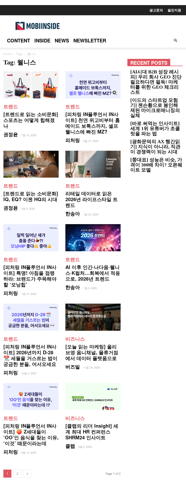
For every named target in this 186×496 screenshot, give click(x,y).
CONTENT (18, 40)
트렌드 (10, 106)
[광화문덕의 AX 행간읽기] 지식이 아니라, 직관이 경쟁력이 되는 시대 (155, 146)
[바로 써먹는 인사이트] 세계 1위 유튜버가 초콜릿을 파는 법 (155, 128)
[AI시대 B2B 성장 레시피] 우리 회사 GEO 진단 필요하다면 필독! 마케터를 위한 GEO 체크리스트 (156, 82)
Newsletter (89, 40)
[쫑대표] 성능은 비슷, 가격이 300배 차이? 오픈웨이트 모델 (156, 165)
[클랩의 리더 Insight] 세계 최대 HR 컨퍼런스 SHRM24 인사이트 (91, 431)
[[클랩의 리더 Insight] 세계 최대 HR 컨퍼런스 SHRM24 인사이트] (93, 396)
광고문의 (156, 10)
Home (7, 54)
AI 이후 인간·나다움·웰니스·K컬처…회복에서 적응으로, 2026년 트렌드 (92, 272)
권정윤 (10, 134)
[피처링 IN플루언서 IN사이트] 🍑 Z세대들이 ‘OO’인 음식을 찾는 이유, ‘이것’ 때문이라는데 (31, 434)
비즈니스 (75, 338)
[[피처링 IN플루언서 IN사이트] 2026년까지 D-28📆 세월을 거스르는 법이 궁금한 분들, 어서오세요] (31, 317)
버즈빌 (72, 366)
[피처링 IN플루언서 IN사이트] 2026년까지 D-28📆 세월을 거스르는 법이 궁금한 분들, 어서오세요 (30, 355)
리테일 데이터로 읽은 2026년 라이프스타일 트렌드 (91, 199)
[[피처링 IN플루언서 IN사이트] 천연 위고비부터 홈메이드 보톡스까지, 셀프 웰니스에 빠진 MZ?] (93, 84)
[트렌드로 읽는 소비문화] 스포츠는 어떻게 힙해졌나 (30, 119)
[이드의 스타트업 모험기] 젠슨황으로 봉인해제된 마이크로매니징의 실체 (155, 108)
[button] (175, 40)
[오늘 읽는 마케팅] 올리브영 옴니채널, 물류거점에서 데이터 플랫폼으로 (91, 352)
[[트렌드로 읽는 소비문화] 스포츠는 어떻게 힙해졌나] (31, 84)
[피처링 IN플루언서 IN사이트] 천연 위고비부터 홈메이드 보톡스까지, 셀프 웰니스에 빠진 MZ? (92, 122)
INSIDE (42, 40)
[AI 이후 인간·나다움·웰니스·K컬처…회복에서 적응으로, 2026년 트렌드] (93, 237)
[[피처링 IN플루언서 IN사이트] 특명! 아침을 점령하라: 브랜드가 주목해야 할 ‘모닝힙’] (31, 237)
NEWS (62, 40)
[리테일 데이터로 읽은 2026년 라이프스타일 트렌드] (93, 164)
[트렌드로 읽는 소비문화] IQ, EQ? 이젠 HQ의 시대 (30, 196)
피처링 (72, 139)
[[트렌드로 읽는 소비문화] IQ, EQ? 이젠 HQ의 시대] (31, 164)
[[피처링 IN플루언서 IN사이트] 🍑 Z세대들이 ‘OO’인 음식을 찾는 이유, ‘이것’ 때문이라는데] (31, 396)
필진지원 (174, 10)
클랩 (70, 445)
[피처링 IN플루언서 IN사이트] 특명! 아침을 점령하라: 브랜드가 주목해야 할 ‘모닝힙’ (29, 275)
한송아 (72, 213)
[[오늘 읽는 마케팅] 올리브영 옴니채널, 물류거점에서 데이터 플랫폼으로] (93, 317)
